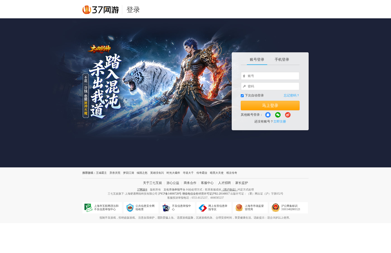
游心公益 (173, 183)
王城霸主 (101, 172)
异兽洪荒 (115, 172)
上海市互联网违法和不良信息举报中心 (106, 207)
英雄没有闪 (157, 172)
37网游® (142, 189)
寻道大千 (188, 172)
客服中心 (207, 183)
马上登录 (270, 105)
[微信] (278, 115)
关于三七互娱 (152, 183)
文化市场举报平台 (174, 189)
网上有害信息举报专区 (217, 207)
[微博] (288, 115)
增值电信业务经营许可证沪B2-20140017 (206, 193)
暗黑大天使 (217, 172)
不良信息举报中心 (181, 207)
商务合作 (190, 183)
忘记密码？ (292, 95)
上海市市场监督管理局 (254, 207)
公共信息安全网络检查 (145, 207)
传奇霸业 (201, 172)
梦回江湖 (128, 172)
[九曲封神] (164, 92)
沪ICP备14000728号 (169, 193)
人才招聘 (224, 183)
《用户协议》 (229, 189)
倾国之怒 (142, 172)
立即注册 (279, 121)
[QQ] (268, 115)
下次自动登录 (254, 95)
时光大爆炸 (173, 172)
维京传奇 (231, 172)
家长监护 (241, 183)
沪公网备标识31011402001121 (290, 207)
